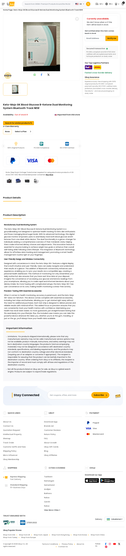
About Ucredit (50, 442)
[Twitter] (119, 544)
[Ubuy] (11, 3)
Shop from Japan (41, 535)
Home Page (7, 10)
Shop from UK (24, 535)
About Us (7, 422)
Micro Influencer (10, 455)
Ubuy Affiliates (50, 455)
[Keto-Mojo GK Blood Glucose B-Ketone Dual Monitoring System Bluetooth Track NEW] (41, 46)
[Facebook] (106, 544)
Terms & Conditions (50, 544)
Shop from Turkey (10, 537)
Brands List (49, 426)
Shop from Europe (28, 537)
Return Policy (50, 434)
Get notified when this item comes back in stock (99, 32)
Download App (50, 422)
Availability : (8, 114)
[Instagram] (110, 544)
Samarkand (49, 485)
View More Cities (51, 510)
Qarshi (47, 501)
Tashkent (48, 476)
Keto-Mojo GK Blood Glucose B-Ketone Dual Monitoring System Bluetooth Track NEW (48, 10)
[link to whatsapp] (35, 75)
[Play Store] (107, 481)
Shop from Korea (80, 535)
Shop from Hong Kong (61, 535)
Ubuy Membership (11, 459)
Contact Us (8, 426)
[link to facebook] (41, 75)
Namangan (49, 481)
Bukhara (48, 493)
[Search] (88, 4)
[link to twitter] (48, 75)
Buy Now (49, 175)
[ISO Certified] (27, 522)
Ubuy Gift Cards (51, 447)
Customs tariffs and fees (14, 447)
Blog (46, 451)
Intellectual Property (12, 434)
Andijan (47, 489)
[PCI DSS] (9, 522)
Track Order (8, 442)
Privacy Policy (67, 544)
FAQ (46, 438)
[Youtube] (114, 544)
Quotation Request (11, 430)
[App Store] (92, 481)
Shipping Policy (9, 451)
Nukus (46, 497)
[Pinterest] (106, 547)
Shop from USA (9, 535)
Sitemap (6, 438)
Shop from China (97, 535)
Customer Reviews (52, 430)
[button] (99, 4)
